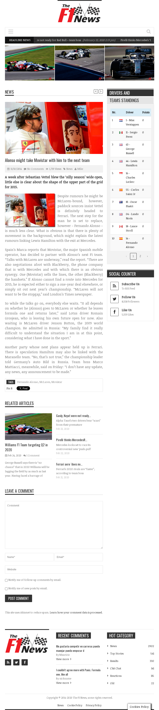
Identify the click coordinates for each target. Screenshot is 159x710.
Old (112, 683)
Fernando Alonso (27, 382)
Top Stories (117, 653)
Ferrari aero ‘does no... (69, 464)
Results (114, 661)
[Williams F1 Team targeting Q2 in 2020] (31, 426)
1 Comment (33, 455)
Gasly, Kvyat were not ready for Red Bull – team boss (38, 40)
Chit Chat (115, 668)
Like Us (127, 310)
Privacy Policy (93, 705)
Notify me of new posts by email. (27, 588)
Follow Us (128, 297)
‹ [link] (126, 256)
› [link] (147, 256)
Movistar (56, 382)
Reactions (116, 676)
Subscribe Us (131, 284)
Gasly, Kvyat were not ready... (73, 415)
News (43, 63)
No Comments (35, 168)
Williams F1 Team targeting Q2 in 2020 (37, 70)
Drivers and (120, 93)
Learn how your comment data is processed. (76, 612)
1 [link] (133, 256)
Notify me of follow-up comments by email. (34, 580)
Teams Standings (124, 100)
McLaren (44, 382)
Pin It (9, 388)
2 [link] (140, 256)
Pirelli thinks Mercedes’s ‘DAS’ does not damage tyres (135, 68)
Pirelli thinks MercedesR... (71, 439)
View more (62, 659)
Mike (80, 168)
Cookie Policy (74, 705)
